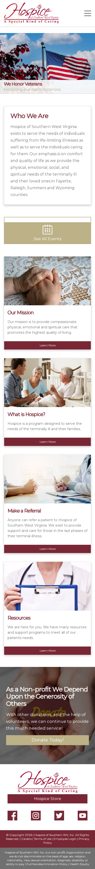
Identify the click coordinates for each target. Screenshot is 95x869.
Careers (26, 839)
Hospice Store (47, 798)
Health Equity (79, 864)
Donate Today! (48, 740)
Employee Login (65, 839)
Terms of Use (42, 839)
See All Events (47, 239)
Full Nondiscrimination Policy (47, 864)
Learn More (48, 345)
